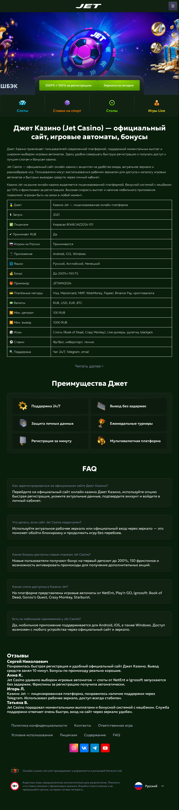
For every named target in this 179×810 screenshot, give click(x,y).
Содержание (95, 735)
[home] (89, 6)
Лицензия (68, 735)
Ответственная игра (115, 725)
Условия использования (32, 735)
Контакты (82, 725)
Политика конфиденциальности (39, 725)
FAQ (116, 735)
